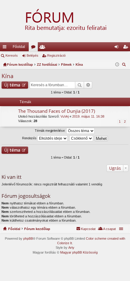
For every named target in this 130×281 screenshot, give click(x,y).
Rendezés (29, 138)
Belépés (32, 55)
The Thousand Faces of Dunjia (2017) (56, 111)
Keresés (11, 55)
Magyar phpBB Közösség (79, 252)
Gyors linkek (5, 48)
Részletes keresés (88, 85)
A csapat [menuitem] (109, 229)
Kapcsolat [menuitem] (88, 229)
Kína (8, 76)
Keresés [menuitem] (124, 65)
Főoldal (19, 47)
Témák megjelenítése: (50, 130)
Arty (71, 247)
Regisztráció (56, 55)
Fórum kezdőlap (37, 229)
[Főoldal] (65, 21)
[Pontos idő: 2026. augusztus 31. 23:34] (117, 64)
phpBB (28, 238)
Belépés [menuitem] (117, 48)
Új (12, 85)
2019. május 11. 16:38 (88, 116)
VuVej (64, 116)
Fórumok (34, 48)
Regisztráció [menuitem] (126, 48)
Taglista (43, 48)
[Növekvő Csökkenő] (81, 138)
